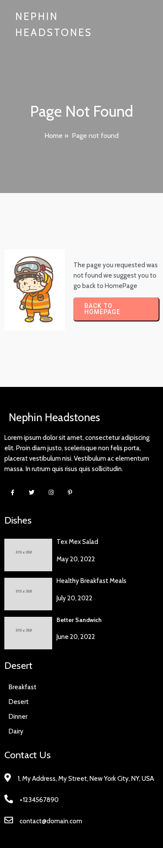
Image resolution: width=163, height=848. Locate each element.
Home (53, 135)
